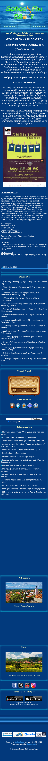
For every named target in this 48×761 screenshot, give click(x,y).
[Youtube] (27, 687)
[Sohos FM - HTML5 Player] (12, 408)
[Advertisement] (24, 537)
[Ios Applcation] (33, 701)
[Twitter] (21, 687)
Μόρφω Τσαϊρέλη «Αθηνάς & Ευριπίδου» (19, 437)
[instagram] (33, 687)
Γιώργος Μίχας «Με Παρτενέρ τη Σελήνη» (19, 485)
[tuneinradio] (40, 736)
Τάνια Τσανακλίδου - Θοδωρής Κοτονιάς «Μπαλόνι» (23, 441)
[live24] (18, 736)
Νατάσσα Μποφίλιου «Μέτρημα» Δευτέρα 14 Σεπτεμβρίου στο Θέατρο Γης (20, 294)
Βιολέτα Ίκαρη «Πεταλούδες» (14, 453)
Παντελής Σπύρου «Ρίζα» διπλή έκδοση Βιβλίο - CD (23, 450)
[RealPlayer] (30, 408)
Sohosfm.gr (19, 742)
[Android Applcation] (14, 701)
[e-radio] (29, 736)
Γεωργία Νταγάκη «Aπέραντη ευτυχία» (18, 456)
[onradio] (7, 736)
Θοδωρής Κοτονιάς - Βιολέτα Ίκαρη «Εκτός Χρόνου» (23, 489)
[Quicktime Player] (36, 408)
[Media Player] (18, 408)
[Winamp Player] (24, 408)
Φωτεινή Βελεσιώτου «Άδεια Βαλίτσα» (17, 465)
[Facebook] (15, 687)
